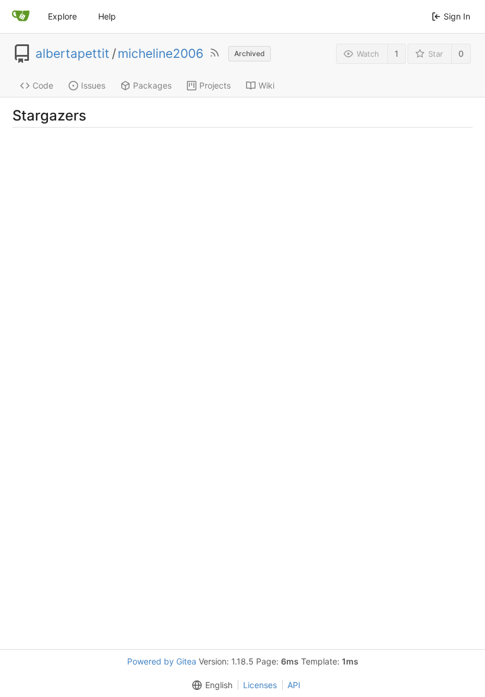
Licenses (260, 685)
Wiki (266, 85)
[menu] (209, 685)
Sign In (457, 16)
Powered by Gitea (161, 661)
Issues (93, 85)
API (293, 685)
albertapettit (72, 54)
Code (43, 85)
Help (107, 16)
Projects (215, 85)
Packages (152, 85)
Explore (62, 16)
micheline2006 (160, 54)
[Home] (21, 16)
